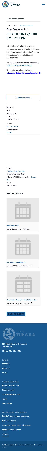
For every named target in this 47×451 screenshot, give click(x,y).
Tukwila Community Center (16, 171)
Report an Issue (8, 390)
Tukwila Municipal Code (11, 394)
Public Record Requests (11, 430)
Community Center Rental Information (16, 425)
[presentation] (23, 210)
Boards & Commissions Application (15, 416)
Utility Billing (7, 403)
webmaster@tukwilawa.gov (26, 445)
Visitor (4, 373)
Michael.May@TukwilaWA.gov (20, 65)
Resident (5, 364)
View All (5, 434)
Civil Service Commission (16, 262)
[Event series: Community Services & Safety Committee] (31, 303)
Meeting (9, 132)
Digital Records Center (10, 385)
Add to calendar (24, 98)
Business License (9, 421)
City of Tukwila (11, 4)
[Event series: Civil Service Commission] (31, 265)
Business (5, 368)
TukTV (4, 399)
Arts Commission (12, 126)
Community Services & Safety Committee (22, 300)
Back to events (16, 314)
